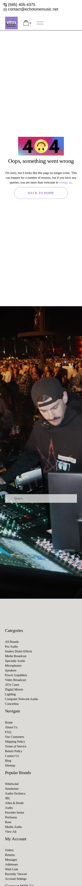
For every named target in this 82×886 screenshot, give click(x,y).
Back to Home (41, 193)
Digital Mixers (14, 689)
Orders (9, 850)
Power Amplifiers (16, 675)
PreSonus (11, 817)
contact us (65, 182)
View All (10, 831)
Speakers (10, 670)
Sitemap (10, 765)
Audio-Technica (15, 793)
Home (9, 722)
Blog (8, 760)
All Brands (12, 641)
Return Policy (13, 751)
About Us (11, 727)
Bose (8, 822)
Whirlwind (12, 784)
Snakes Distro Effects (18, 651)
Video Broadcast (15, 680)
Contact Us (12, 756)
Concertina (12, 703)
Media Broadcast (15, 656)
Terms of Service (15, 746)
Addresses (11, 864)
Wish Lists (11, 869)
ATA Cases (12, 684)
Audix (9, 807)
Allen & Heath (14, 803)
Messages (11, 859)
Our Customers (14, 736)
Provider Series (14, 812)
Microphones (13, 665)
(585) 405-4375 (21, 4)
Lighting (10, 694)
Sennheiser (12, 788)
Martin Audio (13, 827)
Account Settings (15, 878)
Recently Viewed (16, 874)
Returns (10, 855)
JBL (7, 798)
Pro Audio (11, 646)
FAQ (8, 732)
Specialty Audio (15, 661)
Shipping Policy (15, 741)
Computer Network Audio (21, 699)
